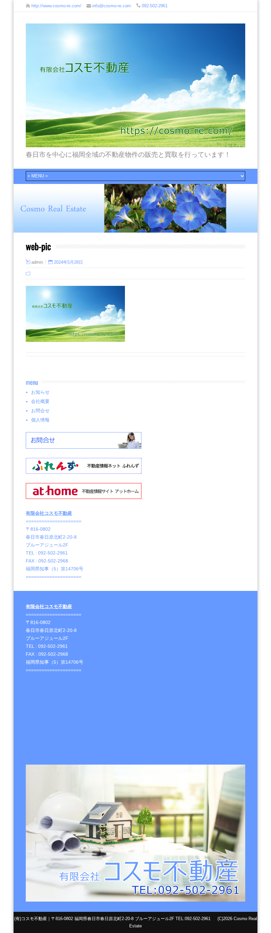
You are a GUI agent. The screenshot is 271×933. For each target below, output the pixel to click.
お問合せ (40, 410)
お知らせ (40, 392)
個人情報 (40, 419)
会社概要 (40, 401)
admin (37, 262)
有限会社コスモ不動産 (49, 513)
